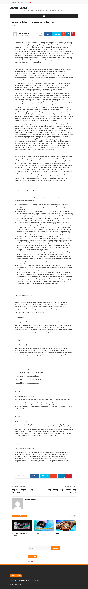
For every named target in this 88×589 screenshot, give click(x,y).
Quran (36, 533)
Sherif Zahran (23, 33)
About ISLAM (18, 8)
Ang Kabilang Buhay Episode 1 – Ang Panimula (62, 491)
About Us (12, 2)
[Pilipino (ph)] (32, 561)
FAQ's (15, 25)
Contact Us (20, 2)
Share (48, 34)
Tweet (57, 34)
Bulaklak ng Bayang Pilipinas (19, 580)
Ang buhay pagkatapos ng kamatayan (22, 491)
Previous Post (19, 487)
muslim (58, 533)
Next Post (69, 487)
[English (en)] (29, 561)
